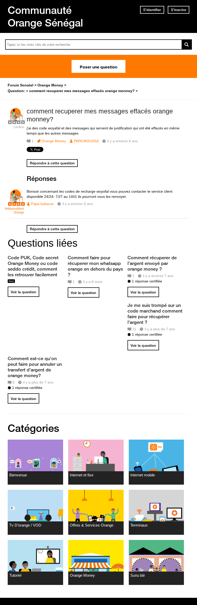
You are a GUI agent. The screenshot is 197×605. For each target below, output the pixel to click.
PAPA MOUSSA (86, 141)
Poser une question (98, 66)
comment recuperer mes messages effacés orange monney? (100, 115)
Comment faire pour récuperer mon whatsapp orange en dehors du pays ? (95, 266)
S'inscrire (178, 9)
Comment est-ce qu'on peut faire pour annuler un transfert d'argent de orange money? (35, 366)
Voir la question (23, 292)
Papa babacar (42, 204)
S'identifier (152, 9)
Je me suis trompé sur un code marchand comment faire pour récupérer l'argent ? (154, 313)
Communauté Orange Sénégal (45, 16)
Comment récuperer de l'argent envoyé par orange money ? (152, 263)
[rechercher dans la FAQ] (187, 44)
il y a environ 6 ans (77, 204)
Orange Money (54, 141)
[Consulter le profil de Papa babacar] (16, 203)
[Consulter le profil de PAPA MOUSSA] (16, 121)
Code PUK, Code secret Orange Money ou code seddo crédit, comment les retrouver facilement (33, 266)
